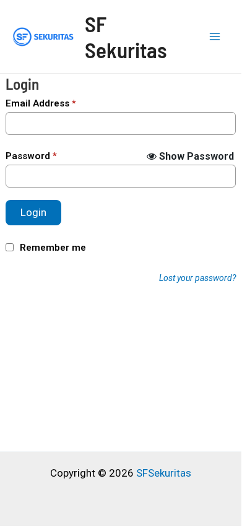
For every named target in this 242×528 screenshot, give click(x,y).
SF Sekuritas (126, 37)
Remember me (53, 247)
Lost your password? (197, 278)
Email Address (41, 103)
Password (31, 156)
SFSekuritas (163, 473)
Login (33, 212)
